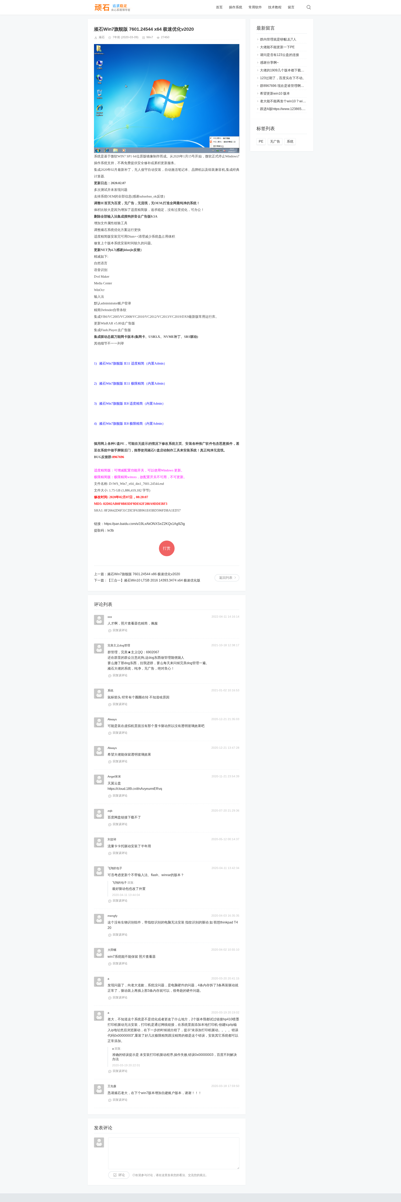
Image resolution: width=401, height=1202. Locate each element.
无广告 (275, 141)
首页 (219, 7)
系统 (110, 690)
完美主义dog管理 (119, 645)
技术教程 (275, 7)
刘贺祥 (112, 839)
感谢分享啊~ (269, 62)
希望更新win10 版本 (275, 93)
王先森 (112, 1086)
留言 (291, 7)
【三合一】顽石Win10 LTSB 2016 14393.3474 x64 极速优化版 (153, 580)
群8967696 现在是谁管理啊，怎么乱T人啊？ (293, 85)
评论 (121, 1175)
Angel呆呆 (114, 776)
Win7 (149, 37)
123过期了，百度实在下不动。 (283, 78)
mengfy (112, 915)
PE (261, 141)
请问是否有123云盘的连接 (279, 55)
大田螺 (112, 949)
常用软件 (255, 7)
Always (112, 719)
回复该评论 (120, 630)
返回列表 (225, 577)
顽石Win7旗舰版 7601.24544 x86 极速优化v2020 (143, 574)
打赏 (166, 548)
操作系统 (235, 7)
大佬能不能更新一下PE (277, 47)
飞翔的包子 (115, 868)
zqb (110, 810)
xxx (110, 616)
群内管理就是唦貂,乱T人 (278, 39)
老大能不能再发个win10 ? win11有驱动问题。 (294, 101)
